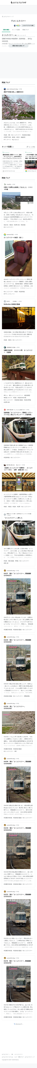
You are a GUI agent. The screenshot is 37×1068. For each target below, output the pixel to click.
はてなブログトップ (29, 1057)
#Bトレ (6, 395)
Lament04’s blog (11, 570)
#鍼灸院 (23, 137)
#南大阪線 (11, 561)
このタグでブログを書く (28, 25)
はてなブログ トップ (8, 16)
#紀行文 (6, 225)
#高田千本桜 (7, 137)
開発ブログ (21, 1057)
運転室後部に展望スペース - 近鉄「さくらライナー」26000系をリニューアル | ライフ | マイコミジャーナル (12, 156)
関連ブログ (26, 29)
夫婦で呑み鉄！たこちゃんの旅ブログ (16, 409)
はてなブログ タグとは (7, 1057)
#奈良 (18, 137)
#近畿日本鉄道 (8, 629)
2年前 (20, 89)
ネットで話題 (16, 29)
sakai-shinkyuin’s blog (12, 89)
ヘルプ (15, 1057)
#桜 (9, 135)
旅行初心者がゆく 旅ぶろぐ (14, 465)
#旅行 (5, 506)
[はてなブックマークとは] (13, 147)
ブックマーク (6, 152)
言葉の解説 (6, 29)
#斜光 (9, 340)
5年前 (17, 570)
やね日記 (9, 184)
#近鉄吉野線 (27, 400)
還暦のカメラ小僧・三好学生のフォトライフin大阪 (19, 513)
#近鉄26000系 (22, 397)
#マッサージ (7, 139)
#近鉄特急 (22, 291)
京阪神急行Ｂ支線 (11, 347)
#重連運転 (27, 696)
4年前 (18, 347)
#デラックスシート (9, 294)
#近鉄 (5, 135)
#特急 (16, 561)
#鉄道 (13, 137)
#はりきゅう (15, 139)
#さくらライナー (16, 135)
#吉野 (18, 506)
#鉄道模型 (27, 395)
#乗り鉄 (6, 563)
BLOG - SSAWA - (12, 301)
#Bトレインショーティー (16, 395)
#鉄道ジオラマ (8, 397)
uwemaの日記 (10, 234)
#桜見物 (23, 225)
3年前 (16, 234)
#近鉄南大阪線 (26, 135)
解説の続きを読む (18, 45)
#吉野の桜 (17, 225)
